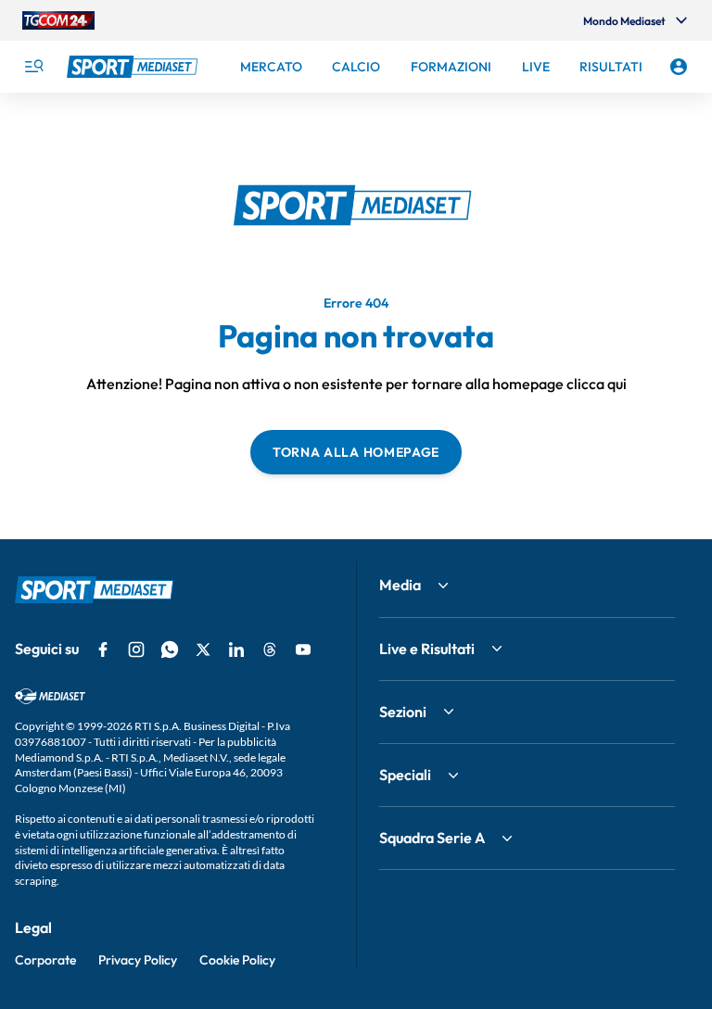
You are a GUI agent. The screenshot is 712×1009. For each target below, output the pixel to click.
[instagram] (136, 649)
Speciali (405, 774)
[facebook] (103, 649)
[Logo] (134, 67)
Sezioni (402, 711)
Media (400, 584)
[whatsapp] (169, 649)
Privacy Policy (137, 960)
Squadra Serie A (432, 837)
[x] (203, 649)
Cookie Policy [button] (237, 960)
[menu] (33, 67)
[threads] (270, 649)
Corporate (45, 960)
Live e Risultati (427, 648)
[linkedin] (236, 649)
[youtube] (303, 649)
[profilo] (678, 67)
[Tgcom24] (58, 20)
